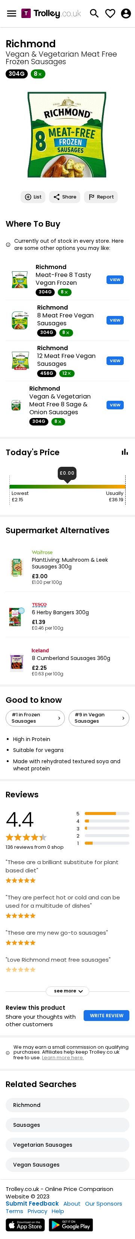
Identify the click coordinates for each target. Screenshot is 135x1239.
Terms (14, 1211)
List (38, 196)
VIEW (115, 280)
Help (58, 1211)
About (72, 1203)
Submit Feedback (32, 1203)
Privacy (37, 1211)
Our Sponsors (103, 1203)
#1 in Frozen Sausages (26, 718)
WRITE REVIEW (106, 1015)
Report (105, 196)
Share (69, 196)
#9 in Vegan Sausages (90, 718)
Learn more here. (63, 1057)
